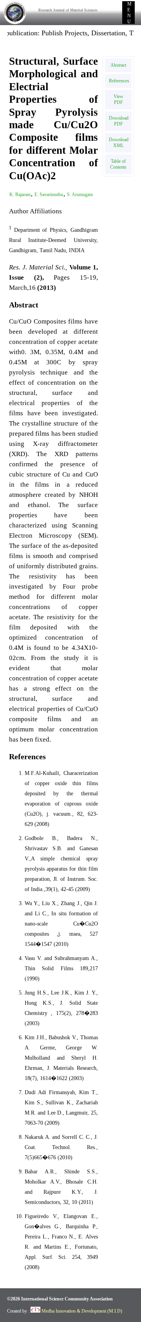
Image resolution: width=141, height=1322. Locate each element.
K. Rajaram (20, 194)
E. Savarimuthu (48, 194)
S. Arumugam (80, 194)
